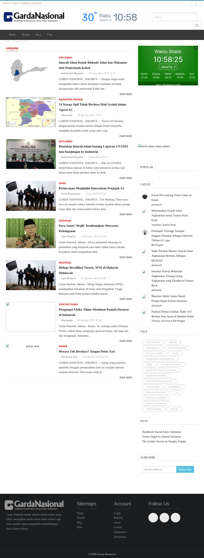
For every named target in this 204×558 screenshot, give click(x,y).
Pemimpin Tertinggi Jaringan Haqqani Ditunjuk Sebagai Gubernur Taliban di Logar (172, 236)
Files (49, 34)
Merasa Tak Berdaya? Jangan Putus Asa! (87, 351)
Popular (146, 167)
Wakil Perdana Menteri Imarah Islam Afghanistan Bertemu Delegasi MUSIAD (172, 256)
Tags (143, 331)
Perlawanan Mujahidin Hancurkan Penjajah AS (91, 188)
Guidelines (25, 3)
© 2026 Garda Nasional (102, 554)
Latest (145, 184)
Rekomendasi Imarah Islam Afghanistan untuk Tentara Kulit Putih (169, 215)
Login (117, 513)
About (6, 3)
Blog (38, 34)
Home (12, 34)
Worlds (26, 34)
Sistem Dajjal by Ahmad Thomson (161, 436)
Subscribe (147, 457)
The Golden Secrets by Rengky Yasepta (164, 441)
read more (126, 94)
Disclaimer (37, 3)
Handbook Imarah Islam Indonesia (161, 431)
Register (118, 517)
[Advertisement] (168, 115)
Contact (14, 3)
